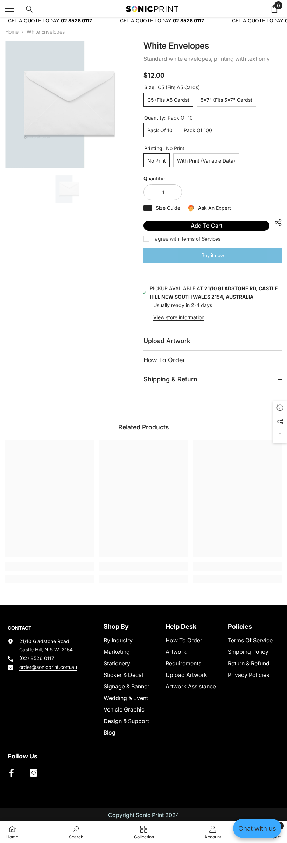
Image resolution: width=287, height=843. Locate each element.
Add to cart (206, 225)
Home (12, 32)
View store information (178, 317)
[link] (49, 566)
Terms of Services (200, 239)
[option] (69, 104)
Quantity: (154, 178)
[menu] (9, 9)
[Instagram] (33, 772)
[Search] (29, 9)
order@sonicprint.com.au (48, 667)
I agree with (165, 239)
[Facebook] (11, 772)
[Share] (276, 222)
